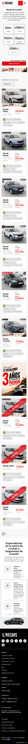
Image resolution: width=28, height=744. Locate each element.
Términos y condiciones (8, 728)
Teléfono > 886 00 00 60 (9, 699)
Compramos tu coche (8, 661)
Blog (3, 667)
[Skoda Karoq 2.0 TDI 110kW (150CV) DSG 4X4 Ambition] (14, 141)
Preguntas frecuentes (8, 673)
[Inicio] (7, 3)
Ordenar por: (7, 84)
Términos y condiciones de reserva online (13, 731)
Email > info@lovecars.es (9, 701)
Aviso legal (4, 719)
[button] (3, 96)
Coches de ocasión (7, 655)
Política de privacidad (8, 722)
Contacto (4, 670)
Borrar (24, 61)
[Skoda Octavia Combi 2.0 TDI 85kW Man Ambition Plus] (14, 327)
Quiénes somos (6, 664)
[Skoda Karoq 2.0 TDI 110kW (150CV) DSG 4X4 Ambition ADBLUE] (14, 187)
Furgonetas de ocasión (8, 658)
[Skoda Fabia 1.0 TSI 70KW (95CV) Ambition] (14, 97)
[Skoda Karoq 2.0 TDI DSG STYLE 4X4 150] (14, 281)
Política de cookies (7, 725)
